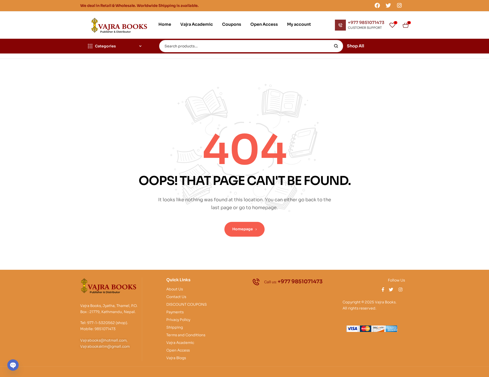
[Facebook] (377, 5)
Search (336, 46)
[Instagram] (399, 5)
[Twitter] (388, 5)
